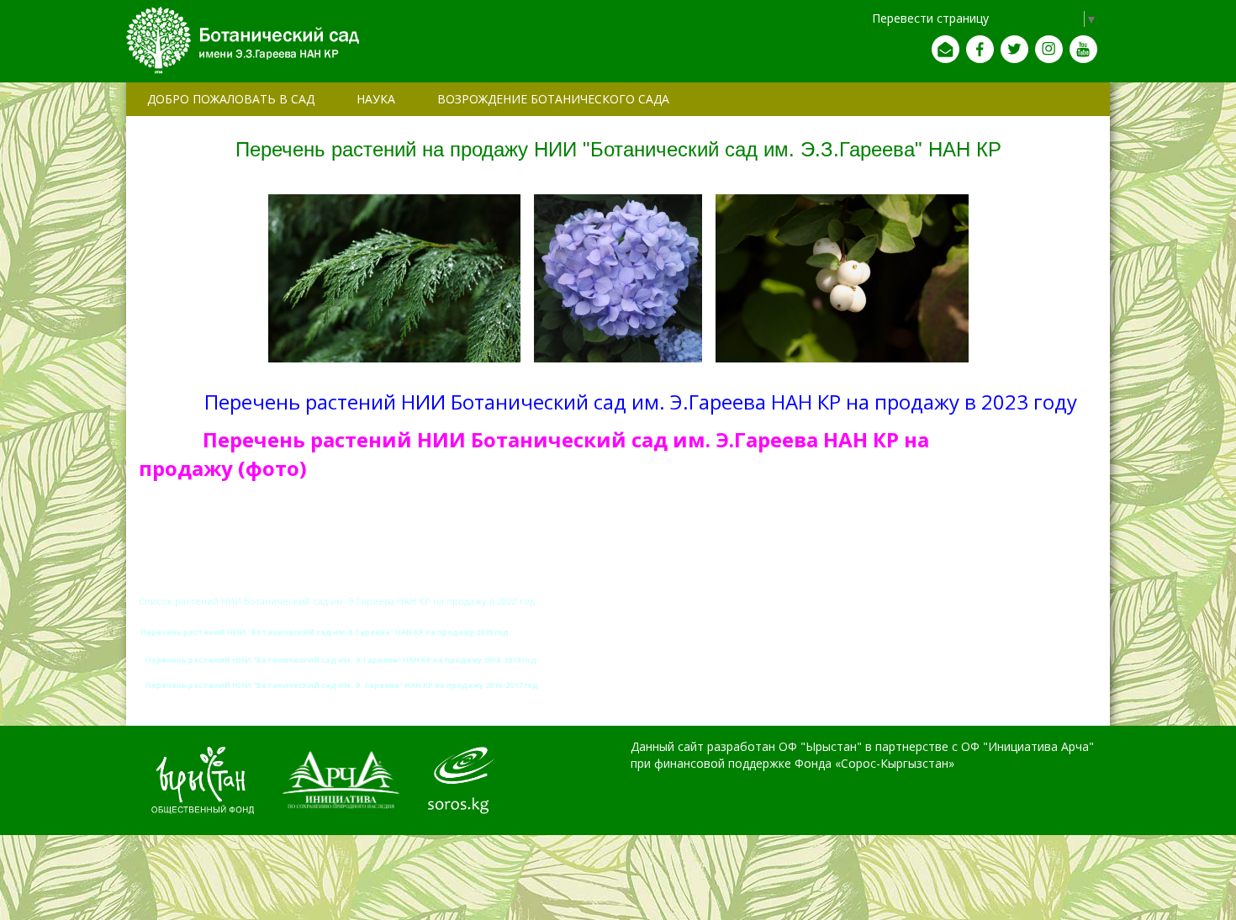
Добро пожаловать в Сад (230, 99)
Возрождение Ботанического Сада (553, 99)
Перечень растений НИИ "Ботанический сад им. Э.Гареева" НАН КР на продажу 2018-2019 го (338, 659)
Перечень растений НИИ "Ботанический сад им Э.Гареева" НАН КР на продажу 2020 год (324, 632)
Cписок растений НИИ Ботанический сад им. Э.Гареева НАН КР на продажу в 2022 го (334, 601)
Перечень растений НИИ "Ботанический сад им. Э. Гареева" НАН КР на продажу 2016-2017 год (341, 684)
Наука (376, 99)
